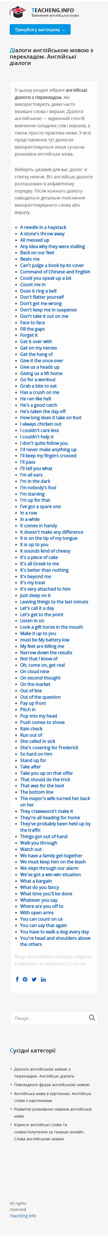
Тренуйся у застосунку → (40, 29)
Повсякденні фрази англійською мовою (52, 1084)
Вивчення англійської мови (55, 15)
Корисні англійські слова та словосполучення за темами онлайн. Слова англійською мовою (49, 1131)
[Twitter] (34, 979)
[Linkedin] (43, 979)
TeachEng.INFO (53, 10)
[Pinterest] (25, 979)
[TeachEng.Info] (18, 12)
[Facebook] (17, 979)
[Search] (91, 1017)
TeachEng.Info (23, 1215)
